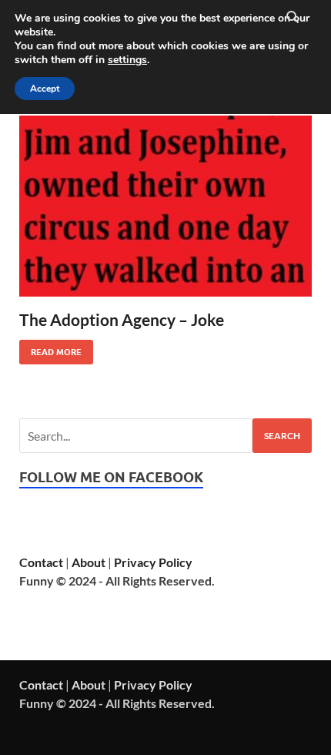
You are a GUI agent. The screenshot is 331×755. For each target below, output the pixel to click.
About (88, 562)
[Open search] (292, 17)
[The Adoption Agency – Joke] (165, 206)
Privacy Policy (153, 562)
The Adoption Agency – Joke (121, 319)
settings (127, 60)
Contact (41, 562)
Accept (44, 88)
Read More (50, 348)
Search (282, 435)
